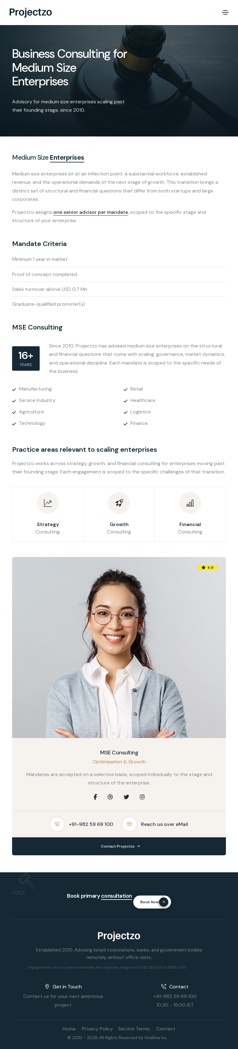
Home (69, 1028)
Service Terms (134, 1028)
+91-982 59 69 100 (91, 824)
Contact (165, 1028)
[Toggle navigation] (225, 12)
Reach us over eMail (164, 824)
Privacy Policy (97, 1028)
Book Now (149, 902)
